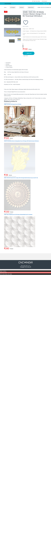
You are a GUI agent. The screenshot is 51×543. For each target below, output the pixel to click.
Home (5, 7)
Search (44, 3)
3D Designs (12, 7)
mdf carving (10, 99)
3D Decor (22, 7)
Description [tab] (8, 62)
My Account (44, 1)
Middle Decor (31, 7)
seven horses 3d (16, 99)
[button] (4, 10)
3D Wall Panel (10, 213)
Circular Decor (14, 176)
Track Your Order (36, 1)
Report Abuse (25, 55)
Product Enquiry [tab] (9, 67)
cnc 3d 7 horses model (35, 98)
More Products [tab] (9, 65)
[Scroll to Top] (25, 269)
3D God (9, 139)
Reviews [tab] (7, 64)
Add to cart (29, 53)
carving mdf (28, 98)
